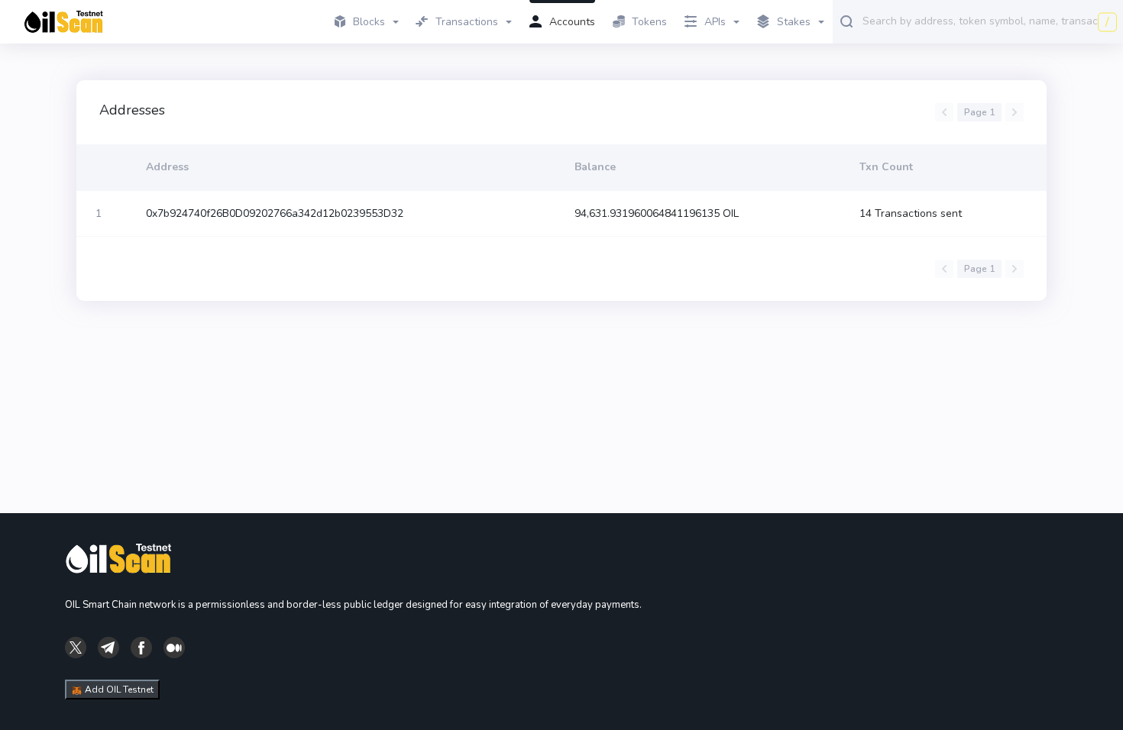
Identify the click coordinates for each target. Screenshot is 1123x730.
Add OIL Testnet (118, 689)
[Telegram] (108, 646)
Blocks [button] (369, 22)
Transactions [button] (466, 22)
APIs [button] (715, 22)
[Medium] (174, 646)
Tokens (649, 22)
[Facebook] (141, 646)
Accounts (572, 22)
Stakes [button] (794, 22)
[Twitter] (75, 646)
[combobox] (989, 20)
